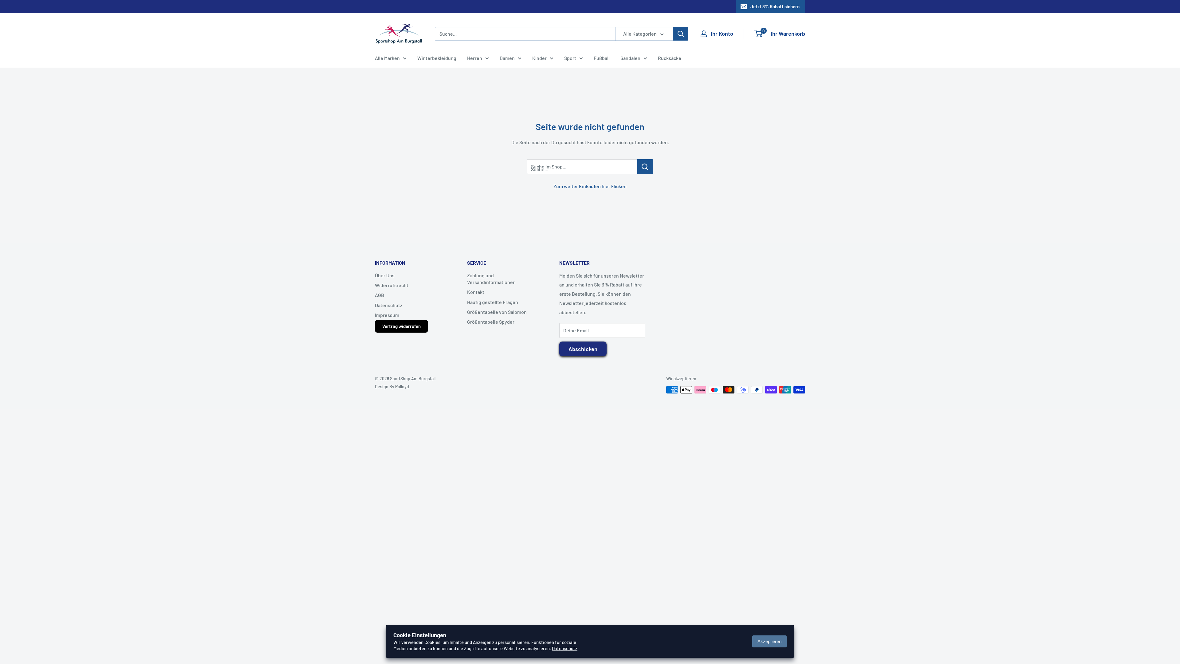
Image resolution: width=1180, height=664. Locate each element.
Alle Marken (387, 58)
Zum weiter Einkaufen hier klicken (590, 186)
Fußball (602, 58)
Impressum (387, 315)
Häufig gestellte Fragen (492, 302)
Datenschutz (388, 305)
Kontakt (475, 292)
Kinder (539, 58)
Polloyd (402, 386)
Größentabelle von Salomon (497, 312)
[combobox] (525, 34)
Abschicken (582, 349)
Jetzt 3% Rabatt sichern (775, 6)
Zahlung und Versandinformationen (491, 278)
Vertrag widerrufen (401, 326)
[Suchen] (680, 34)
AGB (379, 295)
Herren (474, 58)
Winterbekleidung (436, 58)
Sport (570, 58)
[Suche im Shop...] (645, 166)
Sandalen (630, 58)
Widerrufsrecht (391, 285)
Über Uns (385, 275)
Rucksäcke (669, 58)
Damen (507, 58)
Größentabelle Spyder (490, 322)
